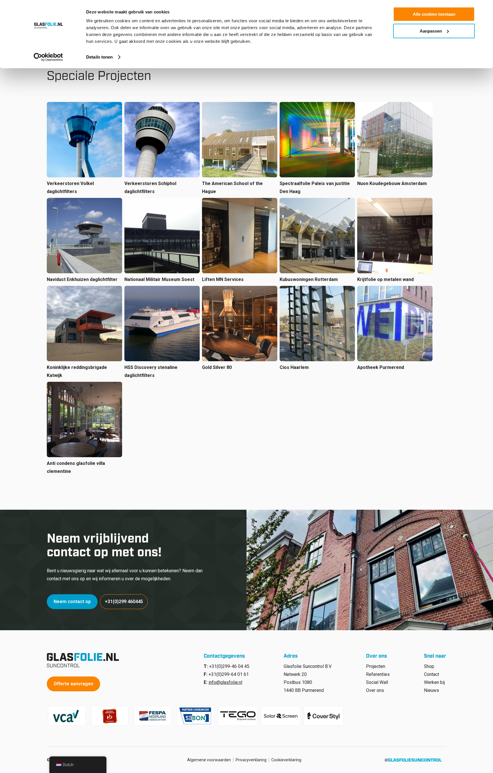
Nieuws (431, 690)
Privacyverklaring (251, 760)
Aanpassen (431, 31)
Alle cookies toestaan (434, 14)
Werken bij (434, 682)
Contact (431, 674)
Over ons (375, 690)
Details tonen (99, 57)
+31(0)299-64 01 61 (229, 674)
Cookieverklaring (286, 760)
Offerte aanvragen (73, 683)
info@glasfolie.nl (225, 682)
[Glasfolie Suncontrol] (84, 660)
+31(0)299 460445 (124, 601)
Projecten (375, 666)
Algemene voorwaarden (209, 760)
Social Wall (377, 682)
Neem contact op (72, 601)
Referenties (378, 674)
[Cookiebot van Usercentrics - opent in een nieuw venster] (48, 57)
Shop (429, 666)
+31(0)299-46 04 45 (229, 666)
